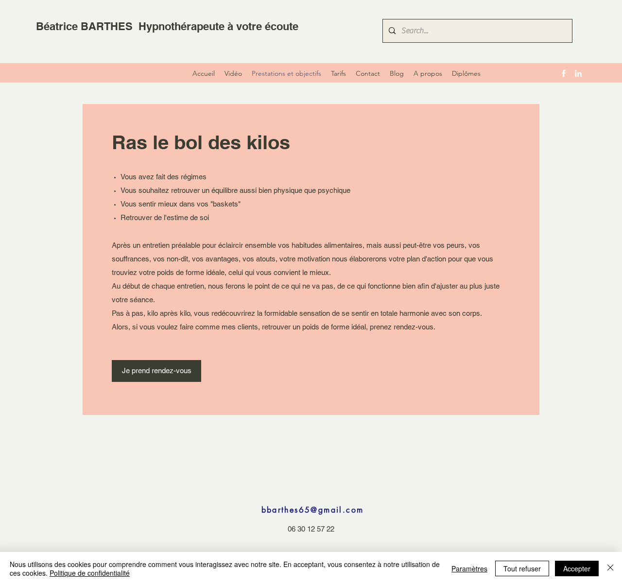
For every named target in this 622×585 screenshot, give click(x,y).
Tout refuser (522, 568)
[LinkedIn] (578, 73)
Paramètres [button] (469, 568)
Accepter (576, 568)
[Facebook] (564, 73)
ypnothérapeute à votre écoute (222, 26)
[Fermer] (610, 568)
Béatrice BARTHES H (91, 26)
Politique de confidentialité (90, 573)
